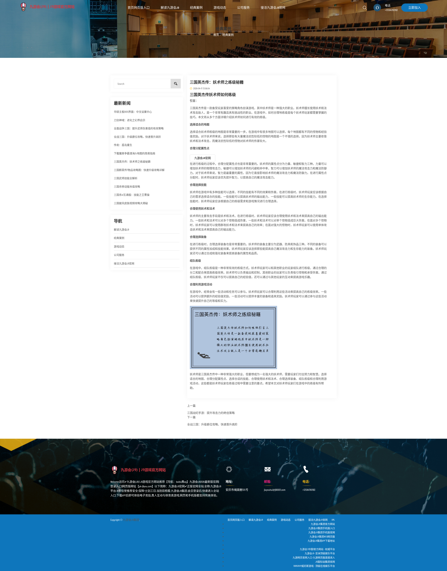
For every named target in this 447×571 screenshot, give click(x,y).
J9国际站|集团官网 (325, 561)
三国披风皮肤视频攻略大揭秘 (131, 203)
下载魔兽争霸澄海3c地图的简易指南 (134, 153)
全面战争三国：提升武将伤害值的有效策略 (139, 128)
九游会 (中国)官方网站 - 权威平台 (317, 549)
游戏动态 (220, 7)
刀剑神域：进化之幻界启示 (129, 120)
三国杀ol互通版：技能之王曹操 (131, 194)
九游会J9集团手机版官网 (321, 532)
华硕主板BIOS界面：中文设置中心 (133, 111)
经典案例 (196, 7)
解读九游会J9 (170, 7)
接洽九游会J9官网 (273, 7)
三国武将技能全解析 (125, 178)
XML (333, 519)
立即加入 (414, 7)
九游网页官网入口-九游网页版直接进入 (314, 557)
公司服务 (243, 7)
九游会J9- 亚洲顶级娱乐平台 (320, 553)
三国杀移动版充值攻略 (127, 186)
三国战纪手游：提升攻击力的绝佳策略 (211, 412)
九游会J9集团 (131, 519)
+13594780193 (391, 10)
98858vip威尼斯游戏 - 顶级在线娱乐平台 (314, 565)
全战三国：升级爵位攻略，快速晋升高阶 (137, 136)
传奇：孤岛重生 (123, 144)
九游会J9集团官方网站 (323, 523)
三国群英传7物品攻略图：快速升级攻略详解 (139, 169)
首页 (216, 34)
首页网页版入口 (139, 7)
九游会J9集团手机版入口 (321, 528)
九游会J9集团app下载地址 (321, 540)
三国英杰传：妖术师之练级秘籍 (132, 161)
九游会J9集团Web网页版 (322, 536)
